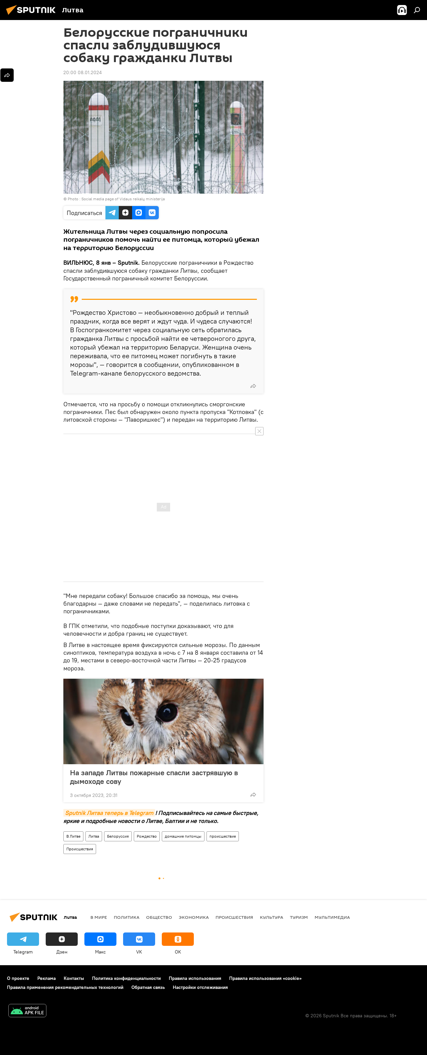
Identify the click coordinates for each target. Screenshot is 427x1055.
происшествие (222, 836)
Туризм (299, 917)
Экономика (194, 917)
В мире (98, 917)
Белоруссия (118, 836)
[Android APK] (27, 1011)
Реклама (46, 978)
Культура (271, 917)
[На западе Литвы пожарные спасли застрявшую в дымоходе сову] (163, 721)
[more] (253, 386)
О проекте (18, 978)
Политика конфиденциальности (126, 978)
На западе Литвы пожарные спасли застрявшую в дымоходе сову (154, 777)
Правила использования (195, 978)
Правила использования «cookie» (265, 978)
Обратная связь (148, 987)
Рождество (147, 836)
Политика (126, 917)
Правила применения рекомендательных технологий (65, 987)
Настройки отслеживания (200, 987)
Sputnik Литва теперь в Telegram (109, 813)
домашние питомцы (183, 836)
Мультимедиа (332, 917)
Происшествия (79, 848)
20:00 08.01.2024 (82, 72)
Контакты (74, 978)
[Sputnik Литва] (32, 16)
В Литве (73, 836)
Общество (159, 917)
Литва (93, 836)
